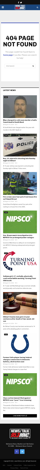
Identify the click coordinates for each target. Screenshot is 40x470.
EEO (4, 465)
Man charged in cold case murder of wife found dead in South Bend (20, 121)
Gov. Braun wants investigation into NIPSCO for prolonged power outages (18, 236)
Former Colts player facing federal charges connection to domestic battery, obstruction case (17, 359)
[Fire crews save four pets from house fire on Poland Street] (20, 183)
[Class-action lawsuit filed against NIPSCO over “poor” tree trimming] (20, 384)
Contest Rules (18, 465)
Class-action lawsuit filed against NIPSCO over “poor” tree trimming (17, 399)
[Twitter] (22, 451)
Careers (9, 465)
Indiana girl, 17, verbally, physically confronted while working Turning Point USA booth (19, 278)
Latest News (9, 90)
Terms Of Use (24, 468)
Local (6, 97)
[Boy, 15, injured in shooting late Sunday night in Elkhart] (20, 145)
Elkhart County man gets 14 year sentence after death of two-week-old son (18, 319)
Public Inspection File (30, 465)
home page (8, 55)
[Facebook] (16, 451)
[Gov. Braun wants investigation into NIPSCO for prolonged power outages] (20, 222)
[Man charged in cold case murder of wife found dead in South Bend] (20, 106)
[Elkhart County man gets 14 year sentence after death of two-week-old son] (20, 303)
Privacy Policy (14, 468)
